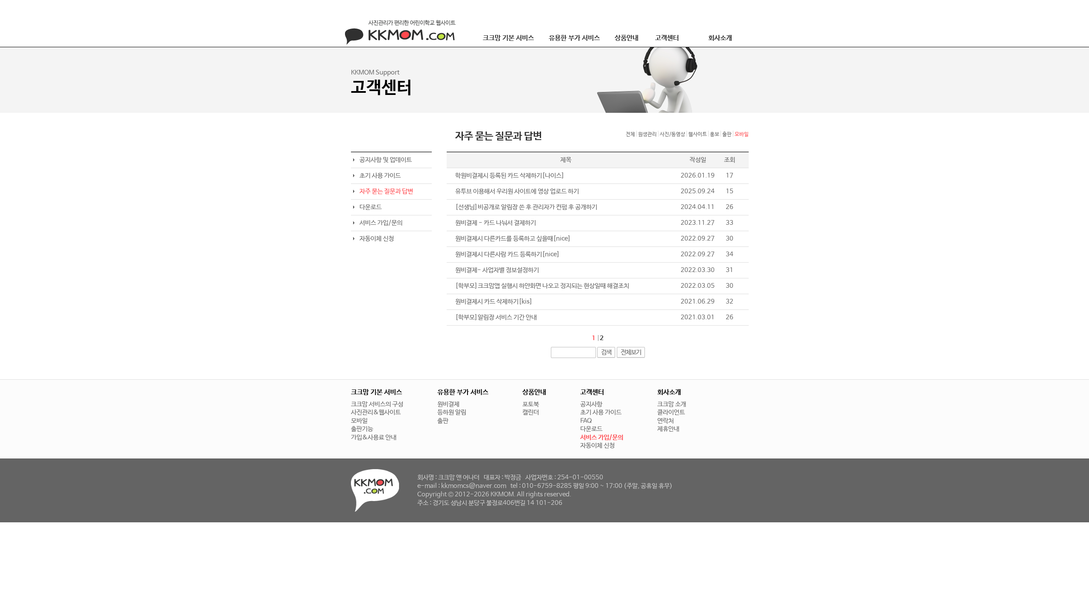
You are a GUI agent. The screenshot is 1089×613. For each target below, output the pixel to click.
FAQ (586, 420)
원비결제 (448, 404)
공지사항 (591, 404)
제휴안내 (668, 429)
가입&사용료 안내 (373, 437)
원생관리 (647, 134)
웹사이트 (697, 134)
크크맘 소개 (671, 404)
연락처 (665, 420)
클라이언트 (671, 412)
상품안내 (627, 38)
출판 (727, 134)
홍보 (714, 134)
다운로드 (370, 207)
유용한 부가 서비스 (574, 38)
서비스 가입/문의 (380, 222)
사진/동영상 (672, 134)
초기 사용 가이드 (380, 175)
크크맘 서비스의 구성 (377, 404)
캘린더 (530, 412)
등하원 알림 (451, 412)
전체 (630, 134)
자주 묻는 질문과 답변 (386, 191)
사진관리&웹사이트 (376, 412)
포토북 (530, 404)
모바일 (742, 134)
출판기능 (362, 429)
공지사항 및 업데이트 (385, 159)
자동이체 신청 (376, 238)
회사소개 (720, 38)
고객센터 (667, 38)
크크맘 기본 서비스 (508, 38)
